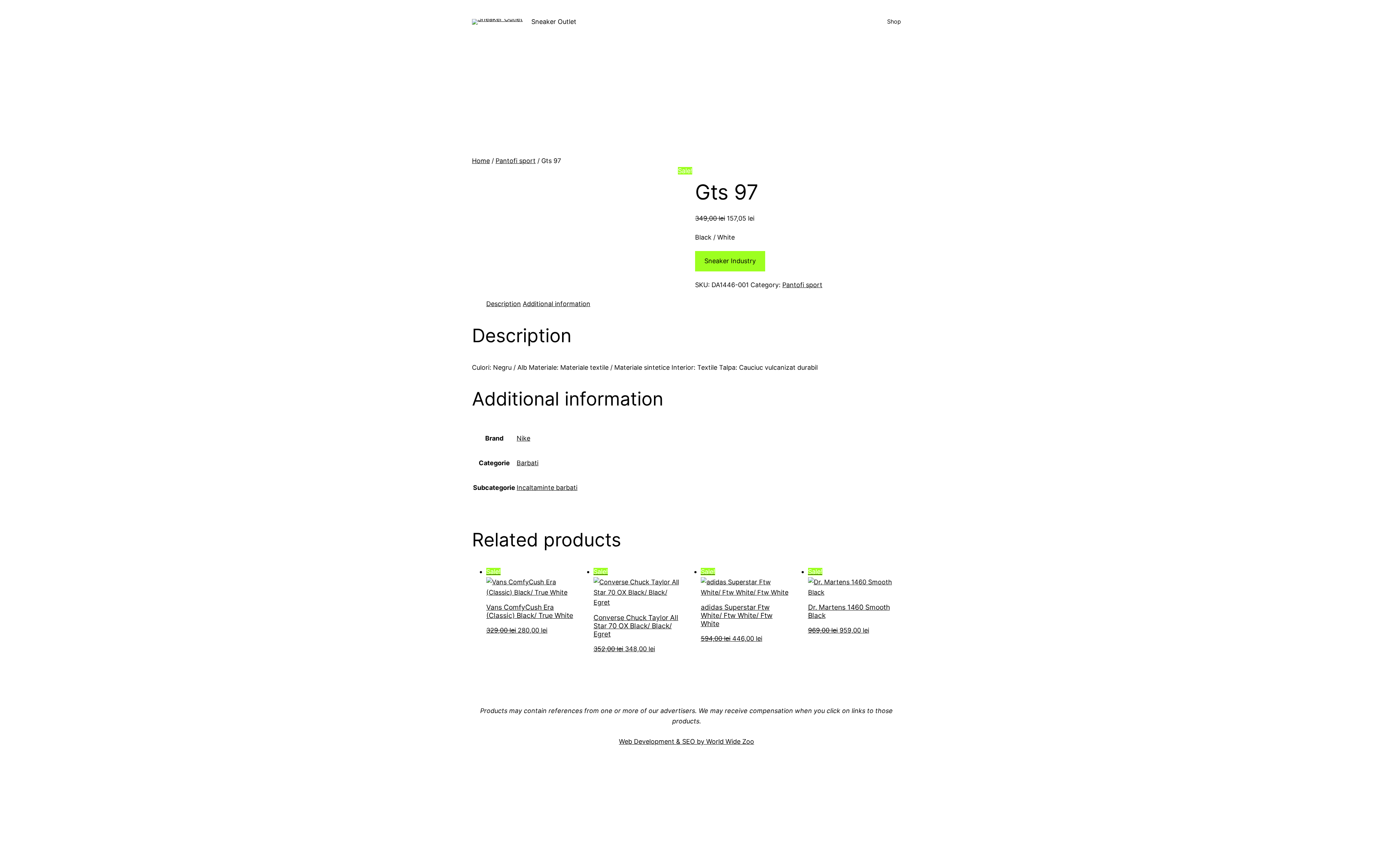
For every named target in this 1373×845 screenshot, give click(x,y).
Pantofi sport (516, 160)
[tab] (503, 304)
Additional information (556, 304)
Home (481, 160)
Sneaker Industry (730, 261)
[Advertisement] (686, 102)
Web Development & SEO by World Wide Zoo (686, 741)
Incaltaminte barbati (547, 487)
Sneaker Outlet (553, 21)
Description (503, 304)
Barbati (527, 463)
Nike (523, 438)
